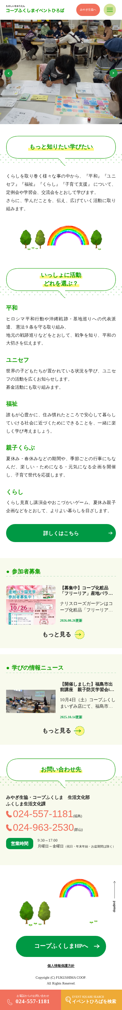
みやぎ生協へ (88, 9)
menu (110, 10)
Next (113, 73)
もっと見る (56, 634)
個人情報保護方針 (61, 965)
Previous (8, 73)
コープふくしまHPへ (61, 946)
